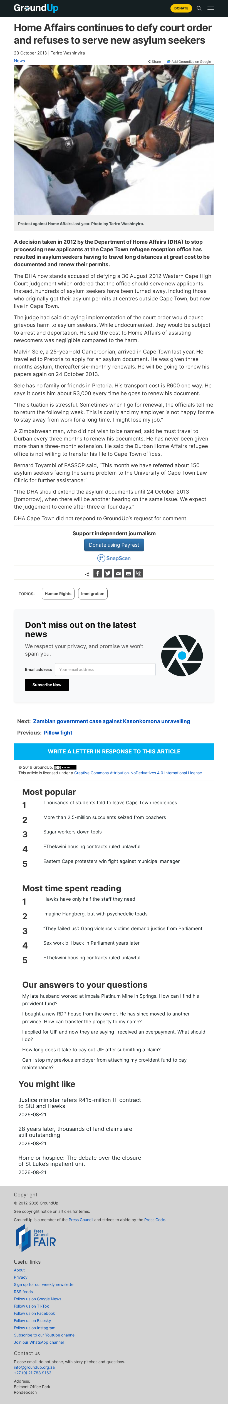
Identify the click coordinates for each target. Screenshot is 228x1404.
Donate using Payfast (114, 545)
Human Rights (58, 593)
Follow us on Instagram (34, 1327)
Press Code (154, 1219)
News (19, 60)
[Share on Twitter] (108, 575)
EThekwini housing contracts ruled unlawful (91, 846)
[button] (210, 8)
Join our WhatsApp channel (39, 1342)
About (19, 1270)
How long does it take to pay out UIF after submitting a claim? (91, 1049)
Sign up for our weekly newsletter (44, 1284)
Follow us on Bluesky (32, 1320)
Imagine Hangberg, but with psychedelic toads (95, 914)
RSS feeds (23, 1291)
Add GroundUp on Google (191, 61)
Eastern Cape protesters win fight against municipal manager (111, 861)
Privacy (21, 1277)
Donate (181, 8)
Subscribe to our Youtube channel (44, 1335)
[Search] (199, 8)
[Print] (129, 575)
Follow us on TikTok (31, 1306)
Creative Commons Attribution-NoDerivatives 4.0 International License (138, 772)
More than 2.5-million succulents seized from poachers (104, 817)
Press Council (81, 1219)
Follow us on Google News (37, 1298)
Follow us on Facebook (34, 1313)
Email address (38, 669)
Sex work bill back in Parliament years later (91, 943)
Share (156, 61)
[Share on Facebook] (98, 575)
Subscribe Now (47, 684)
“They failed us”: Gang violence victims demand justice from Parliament (122, 928)
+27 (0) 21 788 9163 (32, 1372)
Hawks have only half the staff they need (89, 899)
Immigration (93, 593)
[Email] (119, 575)
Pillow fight (58, 733)
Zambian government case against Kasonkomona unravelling (111, 721)
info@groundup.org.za (34, 1367)
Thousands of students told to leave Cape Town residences (110, 802)
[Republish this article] (138, 575)
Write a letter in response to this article (114, 751)
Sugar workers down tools (72, 832)
